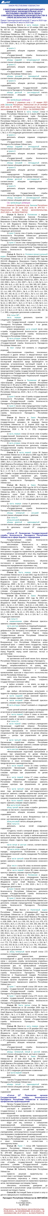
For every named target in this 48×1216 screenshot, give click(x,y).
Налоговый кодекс (39, 910)
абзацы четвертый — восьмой (24, 513)
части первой (25, 452)
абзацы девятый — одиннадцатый (24, 522)
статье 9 (13, 518)
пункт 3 (12, 233)
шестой (37, 1052)
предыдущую (15, 100)
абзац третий (13, 807)
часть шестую (13, 626)
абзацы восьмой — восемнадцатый (24, 198)
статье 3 (13, 619)
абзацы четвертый (15, 1052)
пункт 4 (12, 243)
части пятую (12, 845)
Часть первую (25, 572)
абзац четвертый (17, 952)
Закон (34, 418)
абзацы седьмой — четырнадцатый (24, 60)
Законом (9, 105)
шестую (23, 845)
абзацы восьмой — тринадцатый (24, 76)
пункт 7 (12, 987)
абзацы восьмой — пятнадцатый (24, 163)
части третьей (15, 740)
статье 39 (14, 315)
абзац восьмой (13, 520)
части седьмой (16, 696)
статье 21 (15, 824)
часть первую (33, 25)
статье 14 (14, 721)
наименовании (15, 621)
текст (12, 348)
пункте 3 (11, 81)
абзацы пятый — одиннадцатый (24, 1084)
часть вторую (15, 338)
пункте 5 (11, 186)
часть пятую (15, 849)
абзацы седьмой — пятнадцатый (24, 147)
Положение (33, 215)
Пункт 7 (22, 1146)
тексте (14, 866)
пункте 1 (11, 48)
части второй (32, 329)
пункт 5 (12, 406)
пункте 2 (11, 65)
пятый (28, 1052)
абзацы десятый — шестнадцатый (24, 92)
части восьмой (16, 700)
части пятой (15, 805)
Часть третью (24, 1005)
